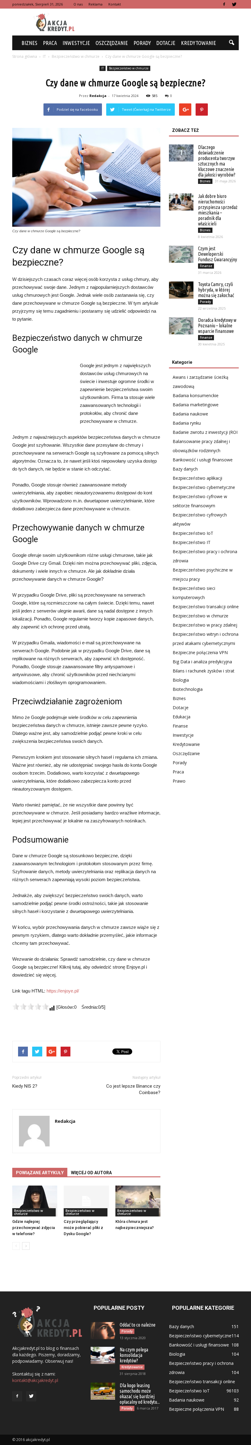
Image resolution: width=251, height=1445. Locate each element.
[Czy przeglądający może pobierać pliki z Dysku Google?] (86, 1201)
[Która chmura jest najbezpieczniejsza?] (137, 1201)
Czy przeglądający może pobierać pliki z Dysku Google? (83, 1227)
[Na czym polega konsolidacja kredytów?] (103, 1355)
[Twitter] (234, 4)
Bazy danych (185, 469)
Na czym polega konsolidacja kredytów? (134, 1355)
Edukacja (181, 717)
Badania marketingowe (196, 405)
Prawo (179, 781)
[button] (231, 42)
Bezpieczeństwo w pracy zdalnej (205, 625)
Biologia (181, 680)
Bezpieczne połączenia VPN (200, 652)
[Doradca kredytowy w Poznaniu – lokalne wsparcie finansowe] (181, 325)
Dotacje (165, 43)
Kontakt (114, 4)
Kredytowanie (198, 43)
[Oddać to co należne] (103, 1330)
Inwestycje (76, 43)
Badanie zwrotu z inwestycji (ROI (205, 432)
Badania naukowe (190, 414)
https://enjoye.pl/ (63, 990)
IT (102, 68)
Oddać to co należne (137, 1325)
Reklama (95, 4)
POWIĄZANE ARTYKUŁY (40, 1172)
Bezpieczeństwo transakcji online (206, 606)
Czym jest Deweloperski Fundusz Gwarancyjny (217, 254)
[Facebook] (224, 4)
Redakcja (98, 95)
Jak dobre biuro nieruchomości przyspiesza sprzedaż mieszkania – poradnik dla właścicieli (218, 209)
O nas (78, 4)
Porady (142, 43)
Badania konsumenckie (196, 395)
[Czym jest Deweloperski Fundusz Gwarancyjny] (181, 254)
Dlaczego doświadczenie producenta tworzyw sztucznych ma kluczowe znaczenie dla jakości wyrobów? (216, 160)
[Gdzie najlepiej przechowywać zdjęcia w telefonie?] (34, 1201)
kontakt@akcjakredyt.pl (35, 1380)
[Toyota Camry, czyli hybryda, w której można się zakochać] (181, 290)
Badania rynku (187, 423)
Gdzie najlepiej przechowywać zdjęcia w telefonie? (33, 1227)
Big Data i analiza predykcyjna (202, 662)
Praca (50, 43)
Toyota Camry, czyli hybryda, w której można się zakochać (216, 289)
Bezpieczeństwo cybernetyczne (204, 487)
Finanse (206, 266)
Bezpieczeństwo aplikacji (197, 478)
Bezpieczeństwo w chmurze (128, 68)
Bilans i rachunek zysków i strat (203, 671)
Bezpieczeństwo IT (192, 542)
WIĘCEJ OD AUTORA (91, 1172)
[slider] (30, 1006)
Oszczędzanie (112, 43)
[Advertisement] (166, 22)
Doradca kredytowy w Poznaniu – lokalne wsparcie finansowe (217, 325)
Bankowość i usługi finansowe (203, 460)
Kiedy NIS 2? (24, 1086)
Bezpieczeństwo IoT (193, 533)
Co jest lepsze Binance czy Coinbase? (133, 1089)
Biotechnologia (188, 689)
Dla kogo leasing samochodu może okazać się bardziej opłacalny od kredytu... (140, 1394)
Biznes (29, 43)
